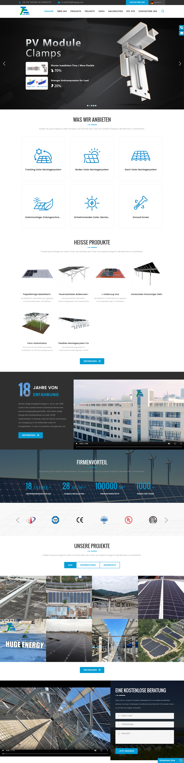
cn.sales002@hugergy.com (72, 2)
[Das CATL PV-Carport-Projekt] (115, 597)
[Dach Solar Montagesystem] (141, 155)
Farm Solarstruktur (37, 343)
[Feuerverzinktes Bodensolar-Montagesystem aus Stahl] (73, 274)
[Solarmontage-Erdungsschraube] (43, 203)
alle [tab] (70, 565)
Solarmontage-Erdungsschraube (43, 217)
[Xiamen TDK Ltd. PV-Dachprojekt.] (23, 597)
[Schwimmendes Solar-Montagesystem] (92, 203)
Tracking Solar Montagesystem (43, 169)
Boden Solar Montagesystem (92, 169)
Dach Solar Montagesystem (141, 169)
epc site (130, 11)
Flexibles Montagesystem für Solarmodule (73, 343)
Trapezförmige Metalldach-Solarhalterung (37, 294)
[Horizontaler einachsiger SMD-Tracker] (147, 274)
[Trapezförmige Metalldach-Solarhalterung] (37, 274)
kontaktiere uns (148, 11)
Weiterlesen (90, 361)
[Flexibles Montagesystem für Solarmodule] (73, 323)
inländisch (110, 565)
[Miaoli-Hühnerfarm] (115, 640)
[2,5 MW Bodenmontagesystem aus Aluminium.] (145, 619)
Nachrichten (115, 11)
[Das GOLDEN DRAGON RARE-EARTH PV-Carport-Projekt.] (69, 597)
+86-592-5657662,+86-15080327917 (36, 2)
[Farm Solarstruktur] (37, 323)
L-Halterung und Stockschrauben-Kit (110, 294)
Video (101, 11)
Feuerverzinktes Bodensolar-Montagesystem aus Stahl (74, 294)
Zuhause (48, 11)
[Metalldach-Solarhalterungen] (145, 576)
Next (166, 520)
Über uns (62, 11)
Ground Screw (141, 217)
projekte (90, 11)
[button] (87, 105)
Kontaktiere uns (137, 2)
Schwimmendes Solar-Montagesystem (92, 217)
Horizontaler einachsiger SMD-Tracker (147, 294)
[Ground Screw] (141, 203)
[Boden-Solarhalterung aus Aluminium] (69, 640)
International (88, 565)
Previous (17, 520)
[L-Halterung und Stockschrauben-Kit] (110, 274)
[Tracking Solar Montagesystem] (43, 155)
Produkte (75, 11)
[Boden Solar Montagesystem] (92, 155)
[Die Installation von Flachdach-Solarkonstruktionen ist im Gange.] (23, 640)
